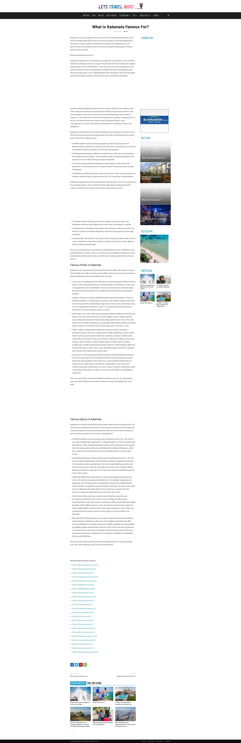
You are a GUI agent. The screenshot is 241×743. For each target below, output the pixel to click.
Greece (95, 700)
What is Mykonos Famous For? (84, 628)
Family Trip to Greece (99, 702)
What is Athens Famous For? (83, 648)
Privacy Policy (159, 741)
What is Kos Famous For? (81, 616)
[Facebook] (72, 665)
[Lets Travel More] (120, 6)
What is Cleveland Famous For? (153, 158)
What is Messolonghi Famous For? (85, 565)
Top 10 (93, 15)
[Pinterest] (81, 665)
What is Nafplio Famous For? (83, 585)
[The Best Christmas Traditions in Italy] (155, 214)
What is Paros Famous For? (82, 624)
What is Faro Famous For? (151, 200)
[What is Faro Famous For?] (155, 193)
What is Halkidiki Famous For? (83, 589)
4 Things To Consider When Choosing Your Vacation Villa (162, 304)
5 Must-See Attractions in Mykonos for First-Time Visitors (147, 287)
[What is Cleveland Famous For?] (155, 151)
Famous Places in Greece (86, 561)
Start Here (85, 15)
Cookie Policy (144, 15)
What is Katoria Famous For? (83, 601)
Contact (156, 15)
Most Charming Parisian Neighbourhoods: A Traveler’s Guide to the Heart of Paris (125, 724)
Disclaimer (168, 741)
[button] (168, 16)
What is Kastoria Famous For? (126, 676)
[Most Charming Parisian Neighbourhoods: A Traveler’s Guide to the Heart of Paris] (125, 714)
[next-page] (74, 730)
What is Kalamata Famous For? (84, 597)
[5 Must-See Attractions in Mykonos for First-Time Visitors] (80, 694)
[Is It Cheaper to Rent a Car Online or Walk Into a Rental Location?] (164, 279)
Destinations (124, 15)
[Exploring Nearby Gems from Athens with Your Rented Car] (103, 714)
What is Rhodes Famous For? (83, 593)
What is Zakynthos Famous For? (84, 581)
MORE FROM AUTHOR (94, 683)
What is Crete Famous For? (82, 604)
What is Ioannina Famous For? (84, 608)
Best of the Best (111, 15)
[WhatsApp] (85, 665)
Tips (134, 15)
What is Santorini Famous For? (84, 640)
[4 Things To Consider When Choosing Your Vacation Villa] (125, 694)
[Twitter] (76, 665)
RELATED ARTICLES (78, 683)
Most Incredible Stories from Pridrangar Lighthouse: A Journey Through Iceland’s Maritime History (80, 724)
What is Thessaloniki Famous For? (85, 652)
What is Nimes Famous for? (79, 676)
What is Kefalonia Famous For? (84, 569)
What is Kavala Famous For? (83, 612)
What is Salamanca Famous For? (84, 636)
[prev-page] (71, 730)
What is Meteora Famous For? (83, 632)
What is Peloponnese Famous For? (85, 577)
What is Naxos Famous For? (82, 620)
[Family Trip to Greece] (103, 694)
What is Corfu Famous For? (82, 644)
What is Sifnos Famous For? (82, 573)
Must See (101, 15)
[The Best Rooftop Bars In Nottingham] (155, 172)
